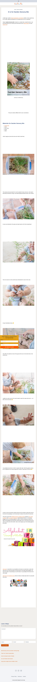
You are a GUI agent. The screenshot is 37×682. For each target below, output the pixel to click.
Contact (24, 676)
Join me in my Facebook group (9, 575)
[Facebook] (16, 671)
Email (1, 343)
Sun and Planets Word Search (7, 658)
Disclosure (20, 676)
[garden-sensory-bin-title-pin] (18, 78)
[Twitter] (18, 671)
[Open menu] (19, 1)
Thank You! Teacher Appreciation (7, 653)
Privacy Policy (14, 676)
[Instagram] (21, 671)
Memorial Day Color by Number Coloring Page (10, 650)
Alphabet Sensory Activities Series (18, 516)
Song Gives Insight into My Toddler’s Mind (9, 661)
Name (1, 339)
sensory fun (5, 24)
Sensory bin (6, 125)
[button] (18, 334)
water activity (26, 23)
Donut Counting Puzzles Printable (7, 656)
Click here (5, 569)
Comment (4, 629)
